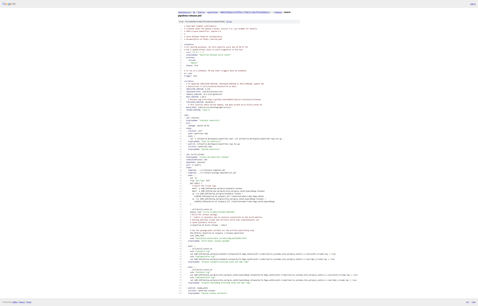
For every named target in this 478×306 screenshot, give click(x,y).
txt (467, 302)
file (229, 22)
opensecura (184, 12)
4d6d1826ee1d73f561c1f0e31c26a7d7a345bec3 (244, 12)
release (278, 12)
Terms (28, 302)
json (474, 302)
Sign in (473, 4)
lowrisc (201, 12)
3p (194, 12)
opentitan (212, 12)
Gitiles (15, 302)
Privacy (22, 302)
